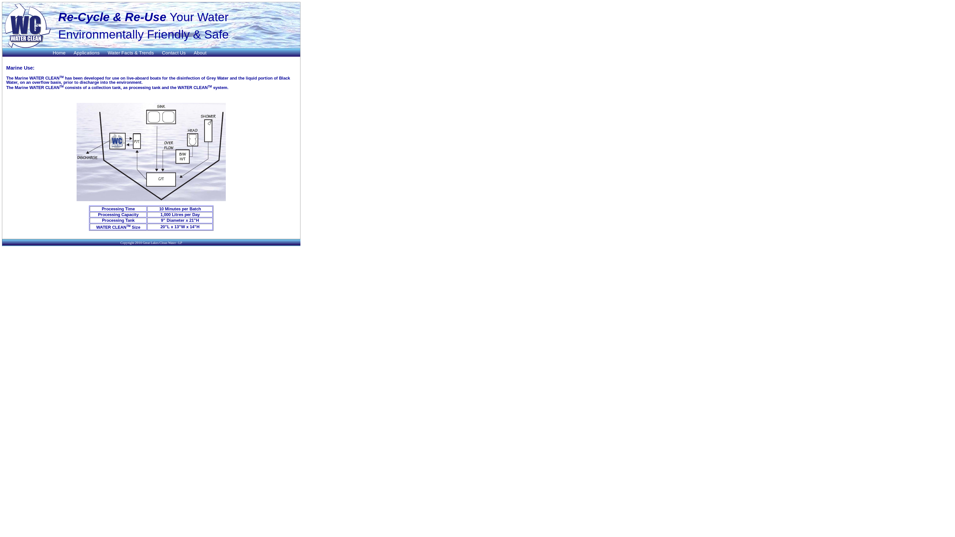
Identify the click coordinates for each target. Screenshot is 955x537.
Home (59, 52)
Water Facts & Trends (131, 52)
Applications (87, 52)
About (200, 52)
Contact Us (174, 52)
